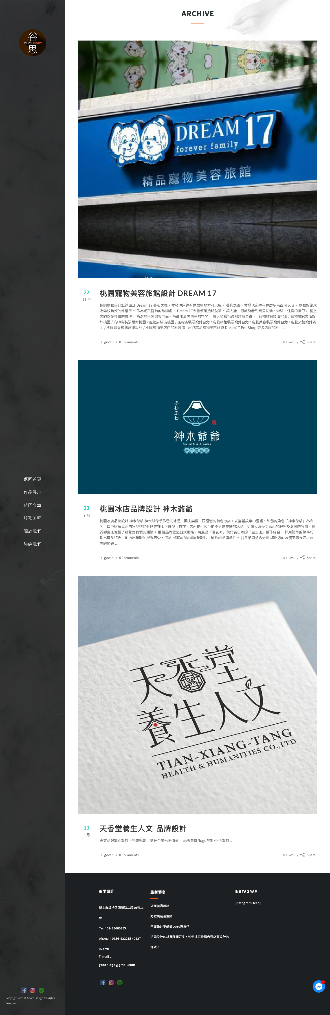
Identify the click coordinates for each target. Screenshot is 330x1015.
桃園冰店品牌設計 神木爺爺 (146, 508)
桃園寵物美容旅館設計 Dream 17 (158, 293)
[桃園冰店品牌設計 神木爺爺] (197, 427)
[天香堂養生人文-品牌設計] (197, 695)
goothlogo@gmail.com (117, 964)
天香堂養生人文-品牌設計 (143, 828)
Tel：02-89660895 (112, 928)
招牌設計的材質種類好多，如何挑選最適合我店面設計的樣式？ (189, 941)
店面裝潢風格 (159, 905)
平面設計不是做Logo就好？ (170, 926)
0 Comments (129, 342)
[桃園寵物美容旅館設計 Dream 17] (197, 159)
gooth (109, 342)
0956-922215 (121, 938)
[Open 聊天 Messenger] (319, 986)
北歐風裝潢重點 (161, 916)
